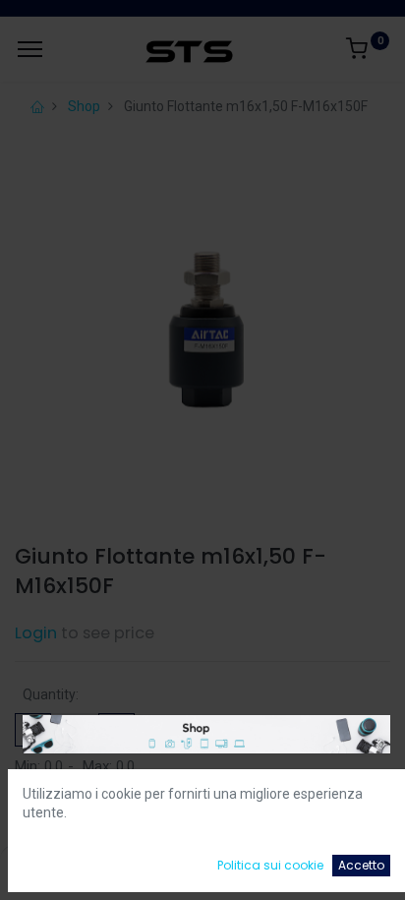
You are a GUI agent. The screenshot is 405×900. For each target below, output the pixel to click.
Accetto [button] (361, 865)
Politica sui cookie (270, 865)
